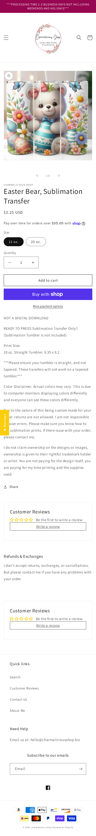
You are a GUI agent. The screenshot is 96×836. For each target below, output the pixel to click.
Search (15, 677)
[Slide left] (37, 175)
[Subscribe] (80, 769)
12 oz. (13, 241)
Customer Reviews (24, 688)
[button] (6, 37)
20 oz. (36, 241)
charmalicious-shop (41, 827)
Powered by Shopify (62, 827)
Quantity (10, 253)
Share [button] (13, 486)
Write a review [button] (48, 526)
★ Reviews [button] (4, 422)
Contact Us (18, 699)
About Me (17, 710)
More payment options (48, 306)
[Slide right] (58, 175)
